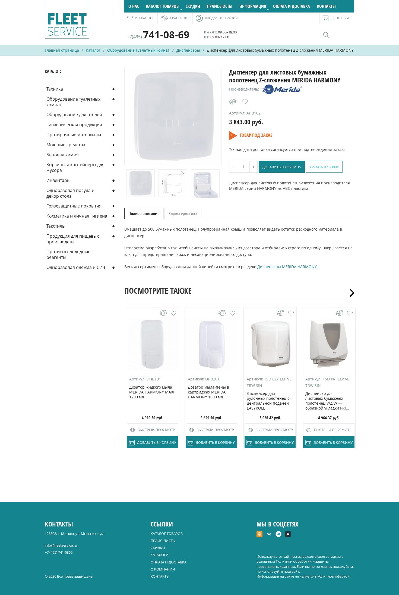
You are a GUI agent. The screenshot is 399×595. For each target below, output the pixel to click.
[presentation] (350, 293)
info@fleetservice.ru (61, 545)
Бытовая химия (62, 155)
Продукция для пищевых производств (72, 239)
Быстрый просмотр (156, 429)
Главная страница (62, 50)
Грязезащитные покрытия (74, 206)
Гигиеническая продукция (74, 125)
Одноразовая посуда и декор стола (70, 193)
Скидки (193, 6)
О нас (133, 6)
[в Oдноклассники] (259, 534)
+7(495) (158, 37)
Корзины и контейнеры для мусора (75, 167)
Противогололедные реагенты (68, 254)
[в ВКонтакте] (269, 534)
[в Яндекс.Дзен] (288, 534)
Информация (252, 6)
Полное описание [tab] (143, 213)
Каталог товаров (162, 6)
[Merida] (282, 89)
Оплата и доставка (291, 6)
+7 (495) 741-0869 (58, 552)
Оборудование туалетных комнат (138, 50)
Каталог (93, 50)
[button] (245, 102)
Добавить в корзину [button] (156, 442)
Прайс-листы (219, 6)
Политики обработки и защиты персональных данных (292, 564)
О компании (163, 569)
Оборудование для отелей (74, 114)
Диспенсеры (188, 50)
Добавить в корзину (281, 167)
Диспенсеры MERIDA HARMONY (287, 266)
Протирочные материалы (73, 135)
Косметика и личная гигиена (76, 216)
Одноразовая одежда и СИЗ (75, 267)
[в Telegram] (278, 534)
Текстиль (55, 226)
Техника (54, 89)
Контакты (326, 6)
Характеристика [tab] (183, 213)
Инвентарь (57, 180)
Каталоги (160, 554)
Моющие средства (65, 145)
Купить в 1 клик (324, 167)
